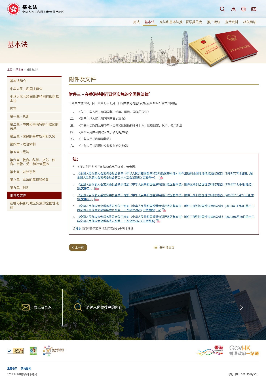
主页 (9, 69)
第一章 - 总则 (19, 116)
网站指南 (26, 368)
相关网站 (249, 22)
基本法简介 (18, 81)
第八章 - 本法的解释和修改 (29, 179)
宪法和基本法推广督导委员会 (181, 22)
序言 (13, 108)
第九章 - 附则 (19, 187)
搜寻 (222, 9)
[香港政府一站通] (244, 350)
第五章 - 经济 (19, 152)
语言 (243, 9)
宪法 (136, 22)
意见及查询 (253, 9)
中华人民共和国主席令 (26, 89)
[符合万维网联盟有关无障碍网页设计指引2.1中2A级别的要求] (18, 350)
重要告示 (12, 368)
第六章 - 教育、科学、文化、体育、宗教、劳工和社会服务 (32, 162)
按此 (78, 229)
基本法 (150, 22)
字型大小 (233, 9)
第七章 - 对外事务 (23, 172)
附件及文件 (18, 195)
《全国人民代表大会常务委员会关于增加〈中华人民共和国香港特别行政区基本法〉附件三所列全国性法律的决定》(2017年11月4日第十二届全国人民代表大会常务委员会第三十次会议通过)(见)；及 (165, 208)
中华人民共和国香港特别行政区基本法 (34, 98)
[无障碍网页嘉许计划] (53, 350)
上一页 (79, 247)
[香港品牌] (213, 350)
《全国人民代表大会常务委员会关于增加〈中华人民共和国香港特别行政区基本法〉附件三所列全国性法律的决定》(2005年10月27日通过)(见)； (165, 197)
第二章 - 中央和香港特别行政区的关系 (34, 126)
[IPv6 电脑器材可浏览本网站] (36, 350)
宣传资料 (231, 22)
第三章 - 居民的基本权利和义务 (32, 136)
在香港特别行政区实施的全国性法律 (34, 205)
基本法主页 (167, 247)
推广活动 (213, 22)
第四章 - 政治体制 (23, 144)
